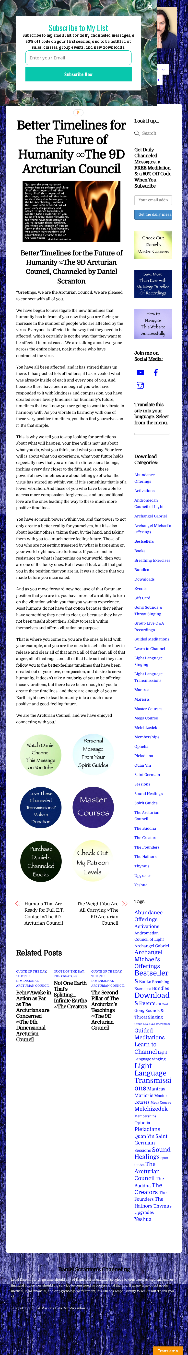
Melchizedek (145, 728)
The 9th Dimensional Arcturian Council (32, 980)
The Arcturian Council (147, 1171)
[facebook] (157, 372)
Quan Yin (142, 765)
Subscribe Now (78, 74)
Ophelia (141, 746)
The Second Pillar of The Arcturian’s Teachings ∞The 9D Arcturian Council (104, 1010)
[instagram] (141, 385)
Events (140, 588)
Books (139, 551)
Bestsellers (144, 541)
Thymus (142, 866)
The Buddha (145, 828)
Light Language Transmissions (152, 1077)
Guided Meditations (151, 639)
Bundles (141, 570)
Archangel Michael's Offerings (148, 959)
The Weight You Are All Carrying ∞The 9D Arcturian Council (97, 913)
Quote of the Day (31, 971)
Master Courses (148, 709)
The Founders (147, 847)
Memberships (146, 737)
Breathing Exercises (152, 560)
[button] (78, 28)
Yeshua (140, 885)
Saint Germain (147, 775)
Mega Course (146, 718)
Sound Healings (148, 794)
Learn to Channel (149, 649)
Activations (144, 491)
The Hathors (145, 856)
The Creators (65, 976)
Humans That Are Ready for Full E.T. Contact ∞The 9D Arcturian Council (44, 913)
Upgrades (143, 875)
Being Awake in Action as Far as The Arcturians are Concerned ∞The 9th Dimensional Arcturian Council (33, 1016)
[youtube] (141, 372)
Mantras (141, 690)
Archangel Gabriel (150, 516)
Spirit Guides (146, 803)
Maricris (142, 699)
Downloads (144, 579)
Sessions (142, 784)
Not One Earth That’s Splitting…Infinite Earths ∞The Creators (70, 994)
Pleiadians (143, 756)
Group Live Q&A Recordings (152, 1024)
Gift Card (142, 598)
